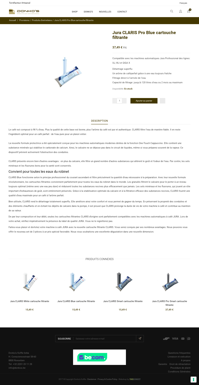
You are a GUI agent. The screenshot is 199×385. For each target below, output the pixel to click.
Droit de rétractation (179, 364)
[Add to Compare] (162, 100)
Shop (75, 11)
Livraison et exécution (179, 356)
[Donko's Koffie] (24, 11)
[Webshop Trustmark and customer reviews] (99, 357)
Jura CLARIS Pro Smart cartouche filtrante (169, 303)
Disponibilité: (118, 89)
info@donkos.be (17, 367)
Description (99, 120)
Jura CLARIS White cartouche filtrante (29, 301)
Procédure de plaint (180, 367)
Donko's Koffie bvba (19, 353)
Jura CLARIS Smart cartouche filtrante (123, 301)
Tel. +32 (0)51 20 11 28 (20, 364)
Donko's (88, 11)
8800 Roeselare (17, 360)
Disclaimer (91, 379)
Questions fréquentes (179, 353)
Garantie (162, 364)
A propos (185, 360)
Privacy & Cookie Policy (107, 379)
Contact (122, 11)
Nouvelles (105, 11)
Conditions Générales (179, 371)
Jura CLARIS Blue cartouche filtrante (76, 301)
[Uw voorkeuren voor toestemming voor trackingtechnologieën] (194, 380)
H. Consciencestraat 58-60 (22, 356)
